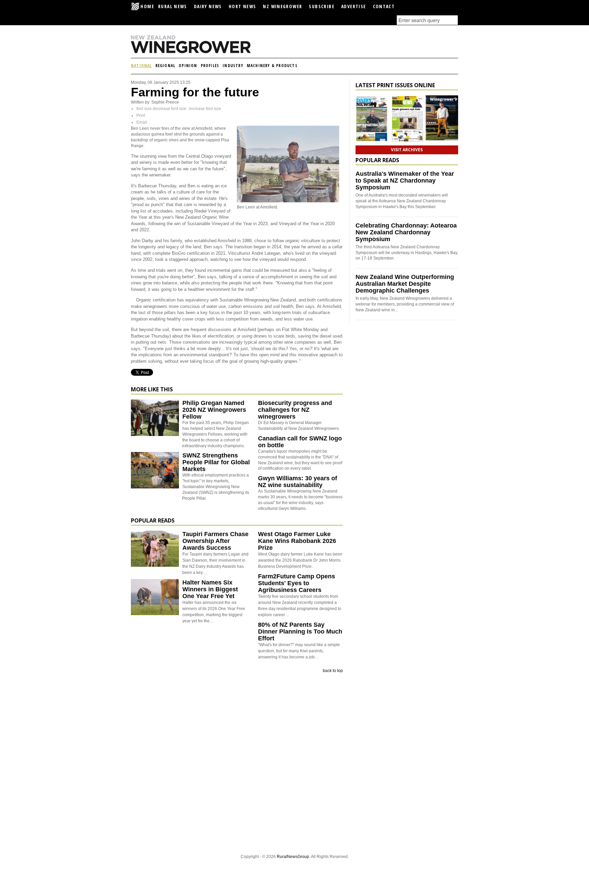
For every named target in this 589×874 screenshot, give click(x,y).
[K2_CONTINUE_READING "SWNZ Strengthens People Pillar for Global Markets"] (155, 487)
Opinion (188, 65)
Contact (384, 6)
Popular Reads (153, 520)
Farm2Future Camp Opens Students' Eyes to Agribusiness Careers (296, 583)
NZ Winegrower (282, 6)
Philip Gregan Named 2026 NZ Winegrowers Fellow (214, 410)
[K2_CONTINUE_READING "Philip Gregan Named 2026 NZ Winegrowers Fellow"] (155, 434)
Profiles (210, 65)
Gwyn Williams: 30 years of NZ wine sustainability (297, 481)
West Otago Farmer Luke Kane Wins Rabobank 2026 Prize (297, 541)
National (141, 65)
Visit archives (407, 150)
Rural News (172, 6)
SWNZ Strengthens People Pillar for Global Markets (216, 462)
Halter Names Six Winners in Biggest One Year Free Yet (210, 589)
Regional (165, 65)
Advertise (353, 6)
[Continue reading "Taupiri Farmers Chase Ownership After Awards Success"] (155, 549)
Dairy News (208, 6)
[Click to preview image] (288, 201)
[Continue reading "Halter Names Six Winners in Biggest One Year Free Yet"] (155, 597)
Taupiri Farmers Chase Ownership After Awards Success (215, 541)
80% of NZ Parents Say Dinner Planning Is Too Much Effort (300, 631)
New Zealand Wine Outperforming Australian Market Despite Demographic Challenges (405, 284)
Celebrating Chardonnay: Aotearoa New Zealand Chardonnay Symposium (406, 232)
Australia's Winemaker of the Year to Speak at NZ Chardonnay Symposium (405, 180)
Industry (233, 65)
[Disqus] (237, 763)
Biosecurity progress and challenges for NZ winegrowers (295, 410)
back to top (333, 670)
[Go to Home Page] (202, 51)
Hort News (242, 6)
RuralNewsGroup (293, 856)
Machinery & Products (272, 65)
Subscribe (321, 6)
